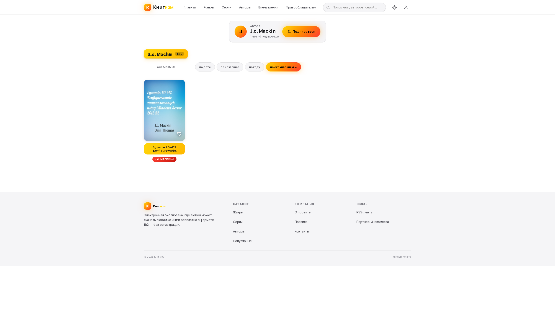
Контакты (302, 231)
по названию (230, 67)
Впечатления (268, 7)
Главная (190, 7)
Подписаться (304, 31)
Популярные (242, 241)
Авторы (245, 7)
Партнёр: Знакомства (372, 222)
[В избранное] (179, 133)
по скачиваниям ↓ (283, 67)
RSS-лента (364, 212)
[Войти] (406, 7)
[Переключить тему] (394, 7)
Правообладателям (301, 7)
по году (254, 67)
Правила (301, 222)
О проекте (303, 212)
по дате (205, 67)
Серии (226, 7)
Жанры (209, 7)
